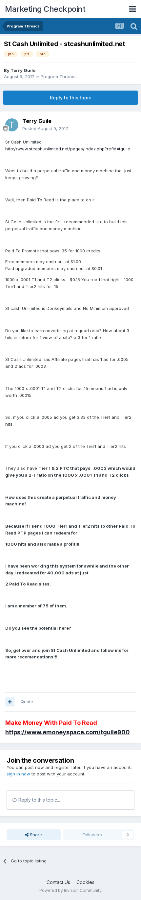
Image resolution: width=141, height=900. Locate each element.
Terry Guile (22, 70)
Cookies (85, 882)
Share (35, 834)
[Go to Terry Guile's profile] (11, 124)
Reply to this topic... (38, 800)
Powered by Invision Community (70, 890)
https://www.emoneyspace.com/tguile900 (67, 732)
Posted (45, 128)
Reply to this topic (70, 97)
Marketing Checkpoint (45, 9)
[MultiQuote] (9, 701)
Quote (27, 701)
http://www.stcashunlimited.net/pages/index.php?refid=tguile (67, 148)
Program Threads (59, 76)
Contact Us (58, 882)
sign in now (18, 773)
